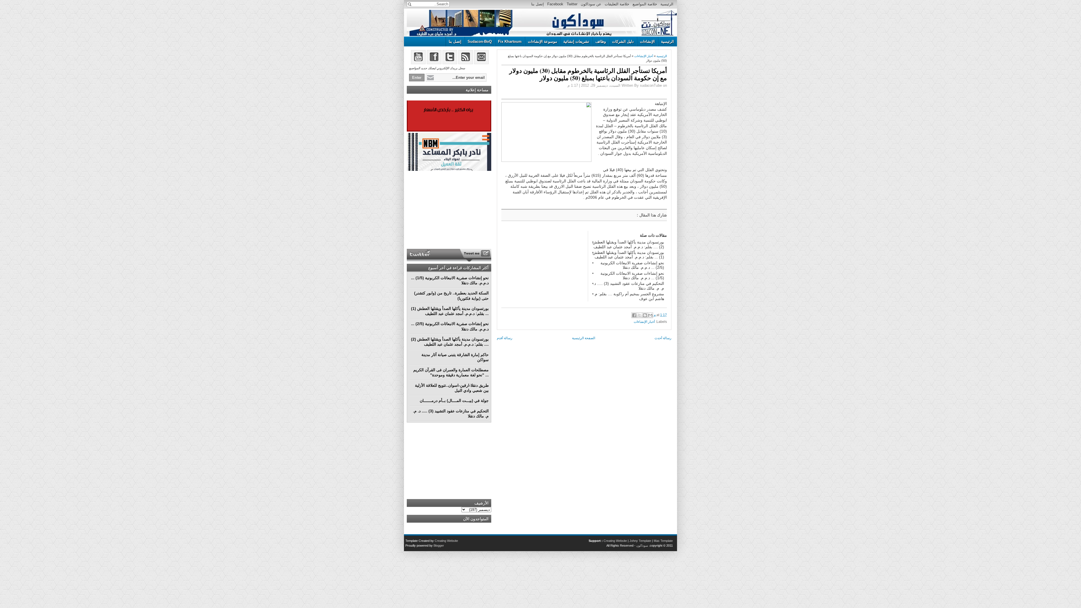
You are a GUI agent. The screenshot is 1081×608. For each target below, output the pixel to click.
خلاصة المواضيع (645, 4)
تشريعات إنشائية (576, 41)
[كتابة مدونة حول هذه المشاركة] (645, 315)
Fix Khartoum (510, 41)
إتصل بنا (537, 4)
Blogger (439, 545)
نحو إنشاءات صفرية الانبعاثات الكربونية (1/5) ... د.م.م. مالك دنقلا (632, 275)
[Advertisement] (543, 266)
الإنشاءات (647, 41)
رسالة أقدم (504, 338)
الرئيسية (666, 4)
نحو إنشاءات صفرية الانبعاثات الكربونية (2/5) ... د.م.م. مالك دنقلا (632, 265)
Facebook (555, 4)
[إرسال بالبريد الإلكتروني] (650, 315)
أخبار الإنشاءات (643, 56)
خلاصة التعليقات (617, 4)
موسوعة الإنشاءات (542, 41)
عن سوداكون (591, 4)
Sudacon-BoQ (480, 41)
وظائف (600, 41)
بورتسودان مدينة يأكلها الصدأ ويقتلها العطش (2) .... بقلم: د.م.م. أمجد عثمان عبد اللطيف (628, 244)
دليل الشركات (623, 41)
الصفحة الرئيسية (583, 338)
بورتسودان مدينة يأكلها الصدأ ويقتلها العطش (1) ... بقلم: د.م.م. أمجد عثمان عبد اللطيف (628, 254)
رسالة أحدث (663, 338)
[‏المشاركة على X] (639, 315)
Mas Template (663, 540)
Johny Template (640, 540)
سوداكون (642, 545)
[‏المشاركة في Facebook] (634, 315)
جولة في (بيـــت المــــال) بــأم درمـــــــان (454, 400)
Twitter (572, 4)
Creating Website (615, 540)
